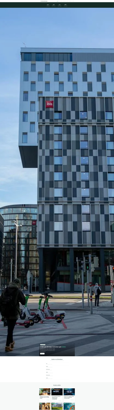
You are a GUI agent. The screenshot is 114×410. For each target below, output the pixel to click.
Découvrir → (42, 353)
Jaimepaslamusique (43, 1)
